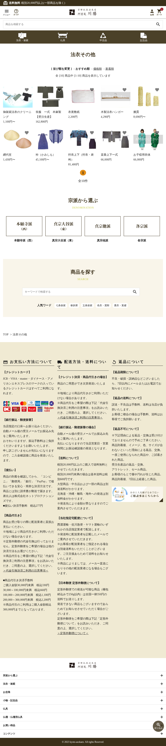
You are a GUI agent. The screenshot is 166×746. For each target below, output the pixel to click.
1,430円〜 (9, 157)
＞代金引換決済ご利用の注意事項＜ (25, 570)
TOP (5, 334)
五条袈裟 (87, 305)
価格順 (97, 68)
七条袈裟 (61, 305)
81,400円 (81, 159)
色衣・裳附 (103, 305)
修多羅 (74, 305)
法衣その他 (20, 334)
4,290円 (114, 106)
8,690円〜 (139, 114)
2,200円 (74, 114)
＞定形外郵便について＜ (72, 633)
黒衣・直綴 (120, 305)
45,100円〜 (45, 157)
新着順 (109, 68)
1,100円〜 (17, 116)
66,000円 (109, 157)
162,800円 (50, 116)
